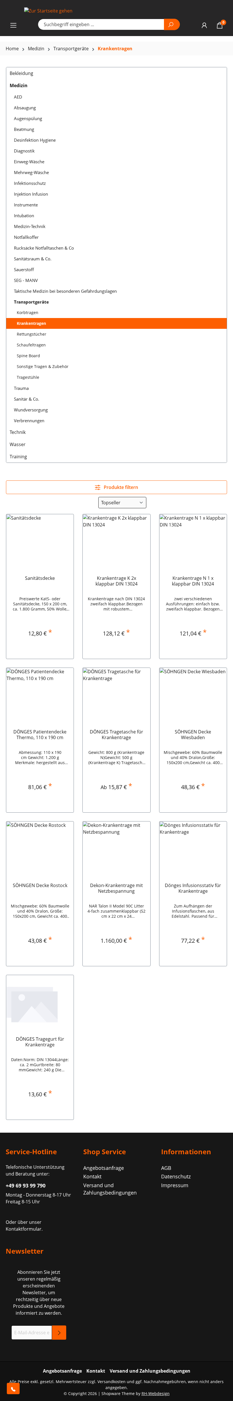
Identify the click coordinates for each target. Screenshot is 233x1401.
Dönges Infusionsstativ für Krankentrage (193, 888)
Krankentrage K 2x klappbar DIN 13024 (116, 581)
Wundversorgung (31, 410)
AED (18, 97)
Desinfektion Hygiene (35, 140)
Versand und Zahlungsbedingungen (150, 1371)
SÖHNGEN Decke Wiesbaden (193, 734)
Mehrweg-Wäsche (31, 172)
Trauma (21, 388)
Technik (18, 432)
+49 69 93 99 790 (25, 1185)
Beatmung (24, 129)
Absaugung (25, 107)
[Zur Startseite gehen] (116, 10)
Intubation (24, 215)
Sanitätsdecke (40, 578)
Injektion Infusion (31, 194)
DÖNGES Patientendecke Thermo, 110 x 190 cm (39, 734)
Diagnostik (24, 151)
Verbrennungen (29, 420)
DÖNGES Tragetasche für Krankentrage (116, 734)
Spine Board (28, 355)
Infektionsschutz (30, 183)
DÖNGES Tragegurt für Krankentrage (40, 1041)
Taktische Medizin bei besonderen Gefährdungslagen (65, 291)
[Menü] (13, 25)
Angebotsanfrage (103, 1167)
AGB (166, 1167)
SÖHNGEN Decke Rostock (40, 885)
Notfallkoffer (26, 237)
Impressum (174, 1185)
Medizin (19, 85)
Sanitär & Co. (26, 399)
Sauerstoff (24, 269)
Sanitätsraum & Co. (32, 259)
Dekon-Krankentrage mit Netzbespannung (116, 888)
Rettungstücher (31, 334)
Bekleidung (21, 73)
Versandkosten (111, 1381)
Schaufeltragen (31, 345)
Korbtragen (27, 312)
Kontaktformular (23, 1229)
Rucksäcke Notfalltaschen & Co (44, 248)
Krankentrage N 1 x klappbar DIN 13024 (193, 581)
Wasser (18, 444)
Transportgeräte (31, 302)
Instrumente (26, 205)
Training (18, 456)
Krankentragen (31, 323)
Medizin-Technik (29, 226)
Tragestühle (28, 377)
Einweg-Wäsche (29, 161)
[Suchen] (172, 24)
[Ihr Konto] (204, 25)
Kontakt (92, 1176)
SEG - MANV (26, 280)
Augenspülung (28, 118)
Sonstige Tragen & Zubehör (42, 366)
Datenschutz (176, 1176)
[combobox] (101, 24)
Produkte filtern (120, 487)
